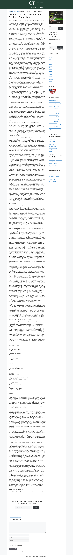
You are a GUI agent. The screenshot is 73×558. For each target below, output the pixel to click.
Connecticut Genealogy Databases (55, 119)
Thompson (51, 77)
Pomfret (50, 71)
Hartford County (52, 141)
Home (10, 11)
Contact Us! (40, 7)
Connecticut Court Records (54, 113)
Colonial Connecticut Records (54, 102)
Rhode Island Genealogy (53, 179)
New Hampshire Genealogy (54, 176)
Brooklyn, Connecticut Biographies (15, 517)
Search (50, 26)
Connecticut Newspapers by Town (55, 124)
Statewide (51, 149)
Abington (50, 56)
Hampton (50, 66)
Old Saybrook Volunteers (54, 166)
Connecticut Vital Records (54, 126)
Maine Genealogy (52, 173)
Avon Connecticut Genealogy (54, 100)
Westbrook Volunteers (53, 161)
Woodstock (51, 82)
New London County (53, 148)
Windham (50, 81)
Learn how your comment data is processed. (34, 551)
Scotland (50, 74)
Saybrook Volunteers (53, 163)
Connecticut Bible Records (54, 106)
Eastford (50, 64)
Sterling (50, 76)
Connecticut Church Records (54, 111)
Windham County (33, 7)
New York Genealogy (53, 178)
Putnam (50, 72)
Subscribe (36, 507)
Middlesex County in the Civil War (55, 160)
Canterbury (51, 61)
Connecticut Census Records (54, 110)
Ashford (50, 57)
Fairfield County (52, 139)
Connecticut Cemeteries (53, 108)
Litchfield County (52, 143)
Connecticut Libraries (53, 123)
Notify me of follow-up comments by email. (18, 542)
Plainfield (50, 69)
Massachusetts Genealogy (54, 174)
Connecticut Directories (53, 115)
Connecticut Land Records (54, 121)
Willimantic (51, 79)
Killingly (50, 67)
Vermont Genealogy (53, 181)
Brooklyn (50, 59)
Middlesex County (52, 144)
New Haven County (52, 146)
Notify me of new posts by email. (16, 545)
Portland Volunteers (53, 165)
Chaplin (50, 62)
